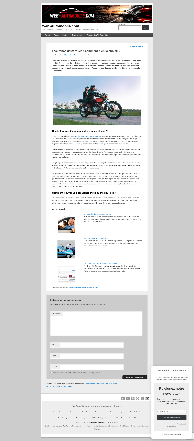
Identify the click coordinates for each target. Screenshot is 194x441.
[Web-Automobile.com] (97, 22)
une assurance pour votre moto (86, 136)
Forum (56, 35)
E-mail (54, 356)
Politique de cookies (105, 418)
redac (70, 55)
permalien (96, 287)
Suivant (141, 46)
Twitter (128, 398)
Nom (53, 344)
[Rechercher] (145, 27)
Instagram (147, 398)
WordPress (137, 398)
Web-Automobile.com (60, 25)
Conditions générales (65, 418)
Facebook (123, 398)
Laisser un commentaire (82, 55)
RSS (142, 398)
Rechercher (122, 24)
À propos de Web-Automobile (97, 35)
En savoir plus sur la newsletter (172, 434)
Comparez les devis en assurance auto (97, 214)
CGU (93, 418)
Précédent (132, 46)
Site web (54, 367)
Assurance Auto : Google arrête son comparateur (101, 263)
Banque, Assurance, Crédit (77, 287)
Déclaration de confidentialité (126, 418)
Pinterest (132, 398)
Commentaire (56, 313)
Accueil (47, 35)
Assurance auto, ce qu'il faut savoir (96, 238)
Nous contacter (77, 35)
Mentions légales (82, 418)
